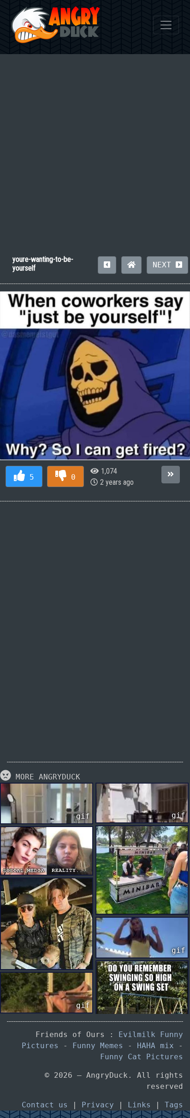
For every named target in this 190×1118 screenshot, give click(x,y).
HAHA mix (155, 1045)
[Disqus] (95, 624)
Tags (174, 1104)
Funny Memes (97, 1045)
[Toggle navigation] (166, 25)
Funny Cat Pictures (141, 1056)
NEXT (164, 264)
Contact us (45, 1104)
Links (139, 1104)
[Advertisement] (95, 149)
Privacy (98, 1104)
